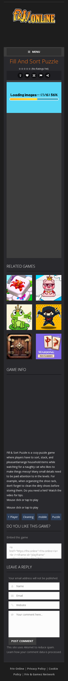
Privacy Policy (36, 668)
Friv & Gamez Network (39, 674)
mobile (43, 517)
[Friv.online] (34, 15)
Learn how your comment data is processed (34, 652)
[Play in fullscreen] (34, 75)
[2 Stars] (22, 69)
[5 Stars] (30, 69)
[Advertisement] (37, 34)
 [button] (41, 75)
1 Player (13, 517)
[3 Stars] (25, 69)
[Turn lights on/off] (20, 75)
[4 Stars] (27, 69)
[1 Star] (20, 69)
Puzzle (56, 517)
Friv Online (17, 668)
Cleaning (28, 517)
